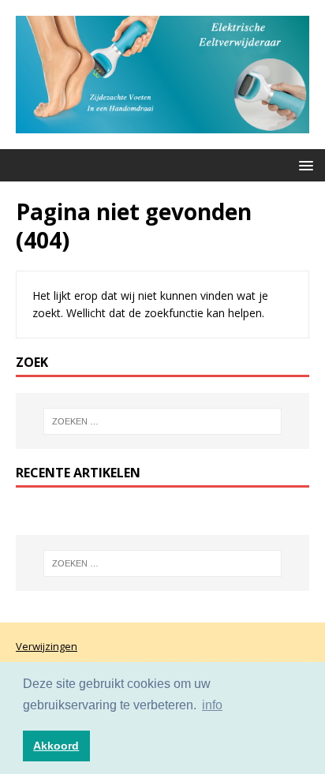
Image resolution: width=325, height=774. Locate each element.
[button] (303, 164)
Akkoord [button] (56, 745)
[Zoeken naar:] (163, 421)
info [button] (212, 705)
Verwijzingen (46, 646)
